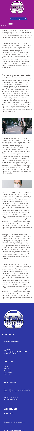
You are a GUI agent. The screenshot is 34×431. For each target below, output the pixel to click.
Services (6, 368)
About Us (7, 374)
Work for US (7, 370)
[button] (12, 25)
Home (6, 367)
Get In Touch (8, 372)
